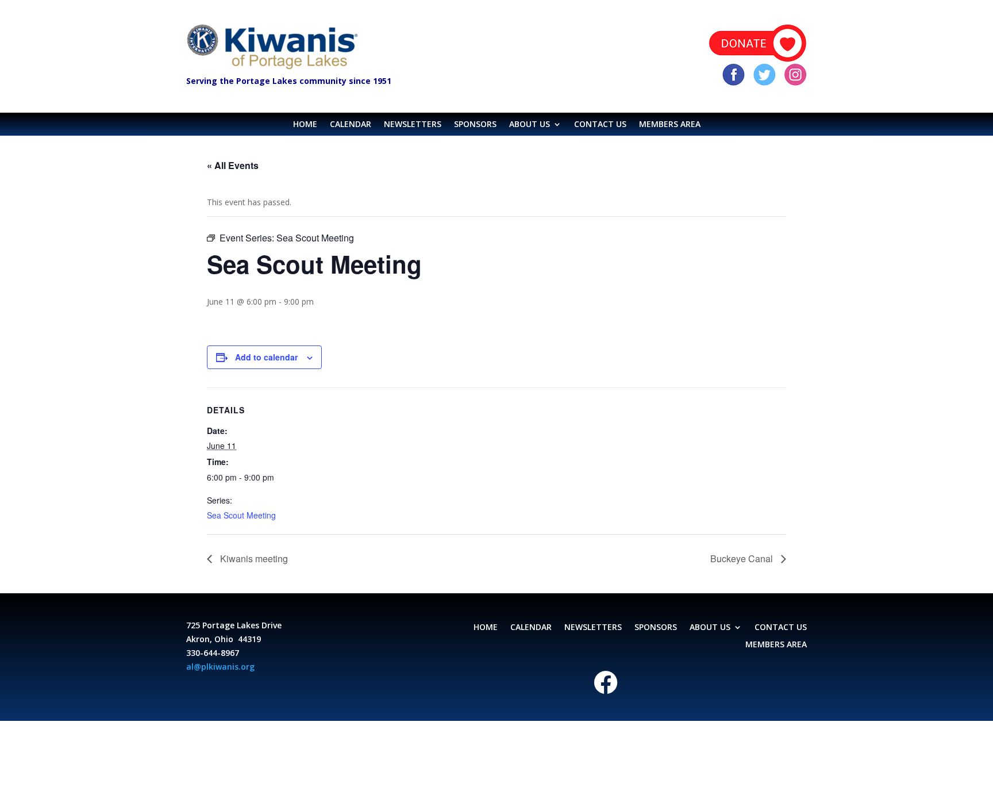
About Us (529, 124)
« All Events (233, 165)
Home (305, 124)
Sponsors (475, 124)
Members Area (670, 124)
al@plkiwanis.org (220, 666)
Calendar (350, 124)
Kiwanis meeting (253, 558)
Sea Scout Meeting (241, 515)
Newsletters (412, 124)
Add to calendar (266, 357)
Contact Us (600, 124)
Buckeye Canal (742, 558)
